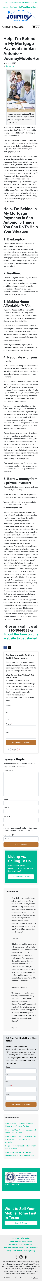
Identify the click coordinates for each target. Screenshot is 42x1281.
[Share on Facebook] (5, 647)
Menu (36, 27)
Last (7, 720)
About (6, 7)
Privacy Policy (29, 1251)
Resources (34, 1247)
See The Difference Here (21, 876)
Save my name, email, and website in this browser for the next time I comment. (20, 829)
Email (8, 732)
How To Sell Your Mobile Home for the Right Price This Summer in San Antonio (20, 1139)
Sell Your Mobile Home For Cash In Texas (21, 2)
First (7, 713)
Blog (9, 1251)
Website (7, 816)
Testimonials (17, 1251)
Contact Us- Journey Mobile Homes (21, 1244)
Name (8, 705)
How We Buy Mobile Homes (14, 1247)
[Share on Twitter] (9, 647)
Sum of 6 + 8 (9, 835)
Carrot (36, 1278)
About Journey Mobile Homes (21, 1241)
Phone (9, 724)
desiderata (10, 66)
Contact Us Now (21, 1223)
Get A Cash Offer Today (21, 1238)
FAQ (27, 1247)
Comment (8, 770)
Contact (13, 7)
